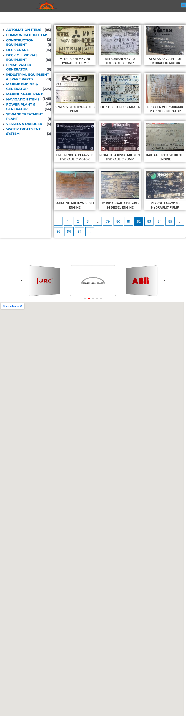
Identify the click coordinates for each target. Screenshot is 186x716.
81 (128, 221)
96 (69, 231)
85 (170, 221)
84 (159, 221)
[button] (183, 5)
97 (80, 231)
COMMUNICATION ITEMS (27, 35)
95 (58, 231)
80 (118, 221)
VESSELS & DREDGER (24, 124)
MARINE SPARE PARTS (25, 94)
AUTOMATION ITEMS (23, 30)
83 (149, 221)
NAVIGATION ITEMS (22, 99)
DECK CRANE (17, 50)
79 (108, 221)
